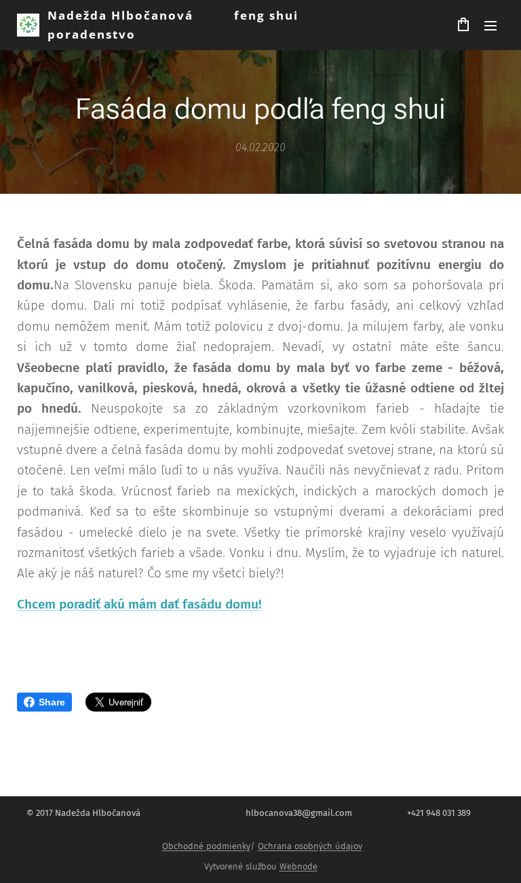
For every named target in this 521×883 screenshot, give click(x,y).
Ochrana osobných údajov (310, 846)
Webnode (298, 866)
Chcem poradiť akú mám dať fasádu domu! (139, 604)
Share (52, 702)
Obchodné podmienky (206, 846)
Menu (490, 25)
